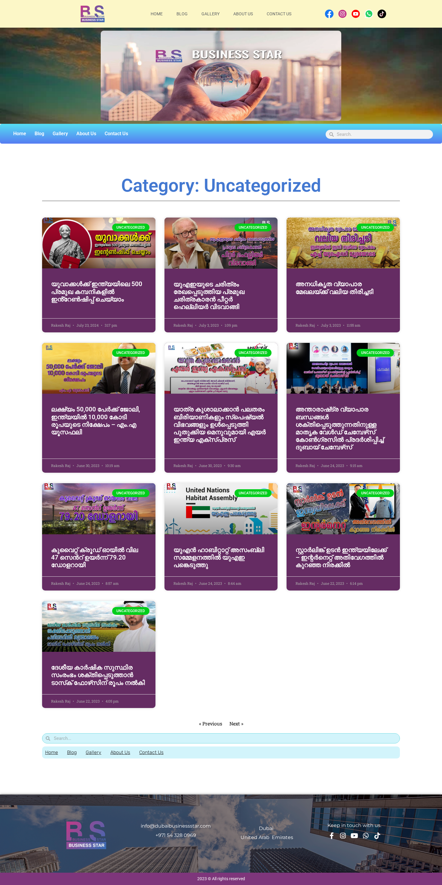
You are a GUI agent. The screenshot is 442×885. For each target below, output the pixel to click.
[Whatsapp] (366, 835)
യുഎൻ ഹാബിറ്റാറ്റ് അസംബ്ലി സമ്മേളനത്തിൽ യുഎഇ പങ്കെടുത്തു (218, 557)
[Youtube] (354, 835)
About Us (243, 13)
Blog (182, 13)
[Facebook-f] (331, 835)
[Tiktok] (377, 835)
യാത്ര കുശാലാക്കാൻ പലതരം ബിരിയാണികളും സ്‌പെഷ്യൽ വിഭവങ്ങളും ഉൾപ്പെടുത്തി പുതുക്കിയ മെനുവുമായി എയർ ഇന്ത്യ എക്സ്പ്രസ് (219, 424)
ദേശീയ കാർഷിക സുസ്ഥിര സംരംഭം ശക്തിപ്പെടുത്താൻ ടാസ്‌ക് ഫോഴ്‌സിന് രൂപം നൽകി (98, 675)
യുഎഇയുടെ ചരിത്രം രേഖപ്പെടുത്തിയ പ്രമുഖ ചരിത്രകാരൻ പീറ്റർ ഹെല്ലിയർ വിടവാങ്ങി (208, 296)
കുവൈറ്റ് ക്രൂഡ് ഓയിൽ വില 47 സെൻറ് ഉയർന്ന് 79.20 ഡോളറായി (94, 557)
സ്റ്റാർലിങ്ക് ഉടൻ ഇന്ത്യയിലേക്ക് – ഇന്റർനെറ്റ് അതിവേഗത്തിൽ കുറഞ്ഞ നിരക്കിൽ (341, 557)
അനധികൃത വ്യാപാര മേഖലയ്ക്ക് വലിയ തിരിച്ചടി (334, 287)
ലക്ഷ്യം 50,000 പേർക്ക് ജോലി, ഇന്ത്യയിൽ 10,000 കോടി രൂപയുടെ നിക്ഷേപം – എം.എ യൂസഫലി (95, 421)
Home (157, 13)
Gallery (210, 13)
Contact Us (279, 13)
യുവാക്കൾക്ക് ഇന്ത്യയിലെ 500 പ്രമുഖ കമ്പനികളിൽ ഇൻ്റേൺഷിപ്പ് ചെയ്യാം (96, 291)
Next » (236, 723)
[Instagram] (343, 835)
